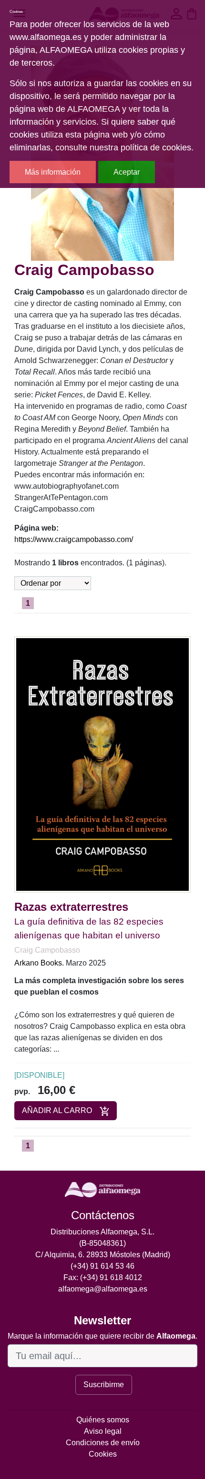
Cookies (103, 1454)
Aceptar (126, 172)
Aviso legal (103, 1431)
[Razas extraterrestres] (102, 764)
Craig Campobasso (47, 950)
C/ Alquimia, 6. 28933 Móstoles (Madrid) (102, 1255)
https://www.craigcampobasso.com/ (73, 539)
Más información (53, 172)
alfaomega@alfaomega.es (102, 1289)
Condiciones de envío (103, 1443)
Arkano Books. (39, 963)
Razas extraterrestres (71, 906)
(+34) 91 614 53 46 (102, 1266)
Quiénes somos (102, 1420)
